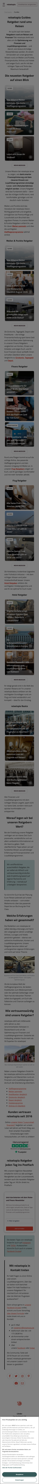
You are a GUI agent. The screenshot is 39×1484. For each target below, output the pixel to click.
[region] (19, 1450)
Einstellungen (19, 1480)
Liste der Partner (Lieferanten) (11, 1467)
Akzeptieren (19, 1474)
